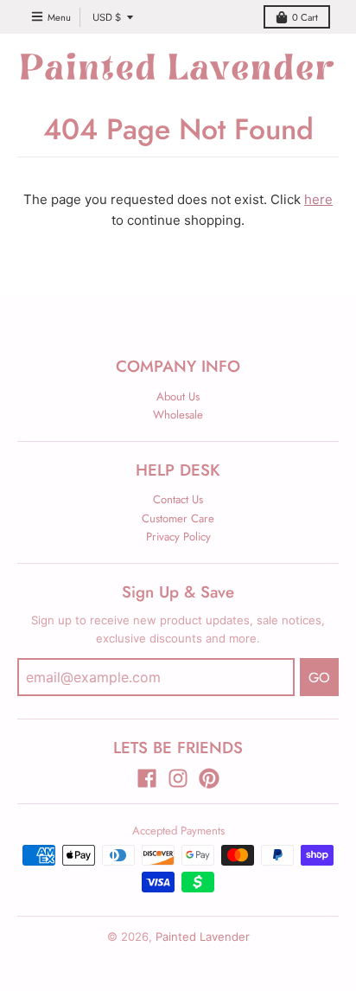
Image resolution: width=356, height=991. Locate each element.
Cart (305, 17)
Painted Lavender (203, 936)
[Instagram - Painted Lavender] (178, 778)
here (318, 199)
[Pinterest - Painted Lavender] (209, 778)
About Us (178, 396)
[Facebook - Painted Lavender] (147, 778)
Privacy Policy (178, 536)
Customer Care (178, 518)
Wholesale (178, 414)
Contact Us (178, 499)
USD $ (106, 17)
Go (319, 677)
